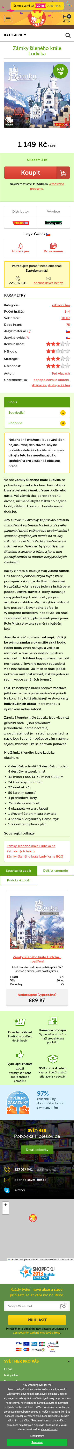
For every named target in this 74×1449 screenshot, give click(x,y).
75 (68, 325)
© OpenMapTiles (29, 1259)
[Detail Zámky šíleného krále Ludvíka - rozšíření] (37, 922)
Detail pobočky (37, 1150)
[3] (58, 345)
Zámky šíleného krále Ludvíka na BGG (35, 856)
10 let (65, 318)
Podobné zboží (18, 880)
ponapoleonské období (51, 380)
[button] (33, 1218)
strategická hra (59, 385)
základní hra (61, 305)
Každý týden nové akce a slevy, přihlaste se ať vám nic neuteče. (37, 1292)
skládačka (39, 385)
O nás (8, 1369)
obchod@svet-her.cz (48, 283)
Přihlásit (37, 1320)
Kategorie (13, 35)
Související (36, 412)
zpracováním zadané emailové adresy (36, 1332)
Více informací (49, 1429)
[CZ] (68, 331)
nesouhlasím (37, 1436)
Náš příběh (12, 1375)
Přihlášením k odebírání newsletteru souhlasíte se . (37, 1330)
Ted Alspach (61, 373)
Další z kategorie (55, 871)
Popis (12, 402)
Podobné (36, 423)
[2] (58, 352)
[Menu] (8, 18)
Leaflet (14, 1259)
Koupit (30, 172)
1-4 (67, 311)
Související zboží (18, 871)
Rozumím (37, 1442)
